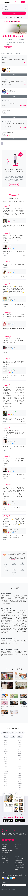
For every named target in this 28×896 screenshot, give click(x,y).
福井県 (19, 744)
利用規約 (4, 848)
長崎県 (19, 775)
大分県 (19, 779)
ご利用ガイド (5, 858)
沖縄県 (19, 785)
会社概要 (4, 846)
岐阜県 (19, 751)
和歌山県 (6, 771)
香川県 (5, 785)
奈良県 (5, 769)
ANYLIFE (17, 846)
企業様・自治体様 (19, 858)
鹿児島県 (20, 783)
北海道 (5, 740)
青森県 (5, 742)
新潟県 (5, 763)
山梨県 (19, 747)
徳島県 (5, 783)
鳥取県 (5, 773)
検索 (14, 13)
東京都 (13, 732)
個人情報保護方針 (6, 852)
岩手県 (5, 744)
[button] (6, 565)
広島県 (5, 779)
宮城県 (5, 747)
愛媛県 (19, 766)
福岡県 (19, 771)
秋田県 (5, 749)
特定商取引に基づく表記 (7, 850)
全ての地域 (5, 732)
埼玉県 (5, 736)
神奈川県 (21, 732)
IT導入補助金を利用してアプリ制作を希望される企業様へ (20, 867)
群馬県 (5, 759)
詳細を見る (13, 559)
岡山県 (5, 777)
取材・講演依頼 (18, 862)
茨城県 (5, 755)
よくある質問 (5, 860)
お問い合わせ (5, 862)
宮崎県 (19, 781)
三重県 (19, 757)
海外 (20, 787)
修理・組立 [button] (12, 17)
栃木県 (5, 757)
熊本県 (19, 777)
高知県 (19, 769)
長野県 (19, 749)
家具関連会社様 (18, 860)
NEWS (16, 848)
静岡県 (19, 753)
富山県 (19, 740)
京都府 (19, 736)
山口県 (5, 781)
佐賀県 (19, 773)
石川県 (19, 742)
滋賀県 (19, 759)
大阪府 (12, 736)
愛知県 (19, 755)
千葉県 (5, 761)
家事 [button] (18, 17)
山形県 (5, 751)
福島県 (5, 753)
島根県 (5, 775)
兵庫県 (5, 766)
